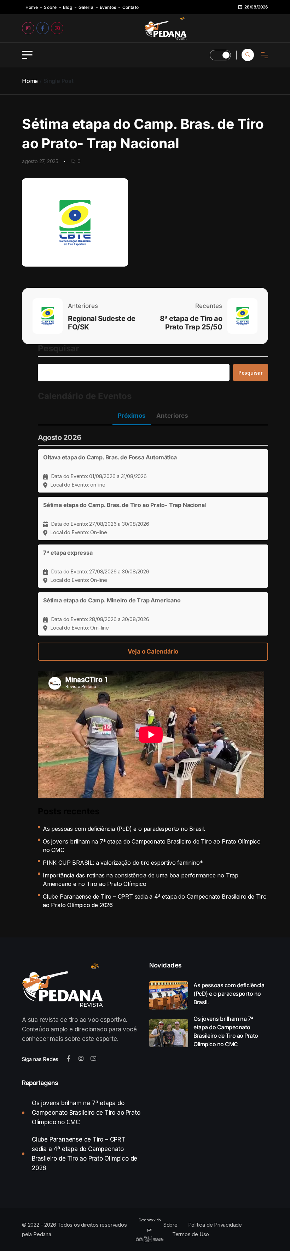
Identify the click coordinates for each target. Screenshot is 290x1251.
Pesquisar (58, 348)
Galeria (86, 7)
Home (31, 7)
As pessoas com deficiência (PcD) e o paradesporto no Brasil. (124, 828)
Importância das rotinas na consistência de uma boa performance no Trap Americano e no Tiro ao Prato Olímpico (140, 879)
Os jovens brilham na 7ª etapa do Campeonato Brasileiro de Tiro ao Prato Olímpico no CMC (152, 845)
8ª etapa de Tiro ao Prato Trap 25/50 (191, 322)
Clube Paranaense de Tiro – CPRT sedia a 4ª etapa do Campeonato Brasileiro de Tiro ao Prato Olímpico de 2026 (155, 901)
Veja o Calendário (153, 651)
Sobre (50, 7)
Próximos (132, 415)
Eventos (108, 7)
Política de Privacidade (215, 1224)
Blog (67, 7)
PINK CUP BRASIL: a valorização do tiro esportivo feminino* (123, 862)
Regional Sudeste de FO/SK (101, 322)
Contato (130, 7)
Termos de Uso (190, 1234)
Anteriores (172, 415)
